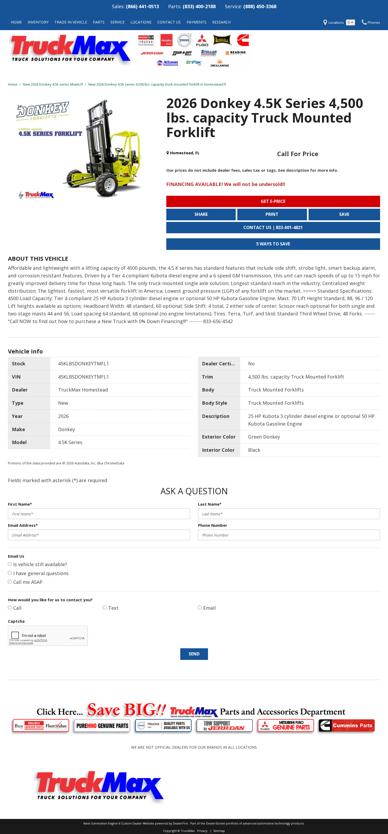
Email (209, 608)
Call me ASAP (27, 582)
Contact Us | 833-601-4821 (273, 227)
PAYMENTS (196, 22)
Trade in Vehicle (70, 22)
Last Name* (209, 504)
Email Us (16, 556)
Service (117, 22)
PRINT (272, 214)
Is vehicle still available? (40, 564)
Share (201, 214)
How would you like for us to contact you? (50, 599)
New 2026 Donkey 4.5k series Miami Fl (53, 84)
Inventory (38, 22)
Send (194, 654)
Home (16, 22)
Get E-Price (273, 201)
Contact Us (169, 22)
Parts (99, 22)
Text (113, 608)
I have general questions (41, 573)
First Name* (20, 504)
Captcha (16, 621)
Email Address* (23, 525)
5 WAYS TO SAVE (273, 244)
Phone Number (212, 525)
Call (17, 608)
